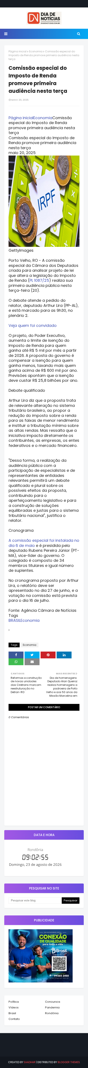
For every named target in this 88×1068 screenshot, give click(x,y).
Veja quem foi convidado (33, 325)
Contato (14, 1019)
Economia (36, 51)
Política (14, 1002)
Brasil (12, 1013)
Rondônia (52, 1013)
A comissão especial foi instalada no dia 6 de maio (44, 543)
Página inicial (17, 51)
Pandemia (52, 1007)
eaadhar (29, 1062)
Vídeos (14, 1007)
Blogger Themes (69, 1062)
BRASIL (15, 620)
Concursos (52, 1002)
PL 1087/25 (39, 280)
